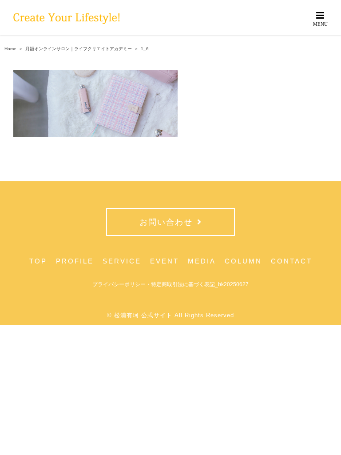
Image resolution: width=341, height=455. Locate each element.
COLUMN (243, 261)
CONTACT (291, 261)
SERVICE (122, 261)
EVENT (164, 261)
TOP (38, 261)
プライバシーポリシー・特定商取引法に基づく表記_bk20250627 (170, 284)
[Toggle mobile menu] (321, 18)
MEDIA (202, 261)
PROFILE (75, 261)
